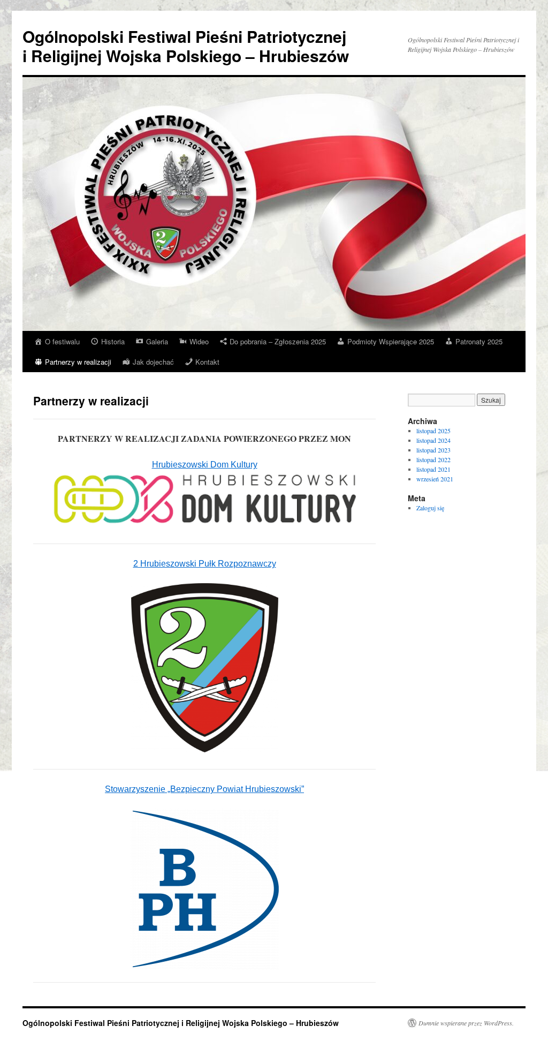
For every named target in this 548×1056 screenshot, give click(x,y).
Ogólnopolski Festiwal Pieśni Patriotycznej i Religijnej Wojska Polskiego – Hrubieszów (185, 46)
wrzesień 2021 (434, 478)
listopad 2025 (433, 430)
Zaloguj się (430, 507)
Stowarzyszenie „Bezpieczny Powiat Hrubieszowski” (204, 789)
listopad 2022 (433, 459)
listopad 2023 (433, 450)
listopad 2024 (433, 440)
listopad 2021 (433, 469)
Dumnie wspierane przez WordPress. (466, 1023)
